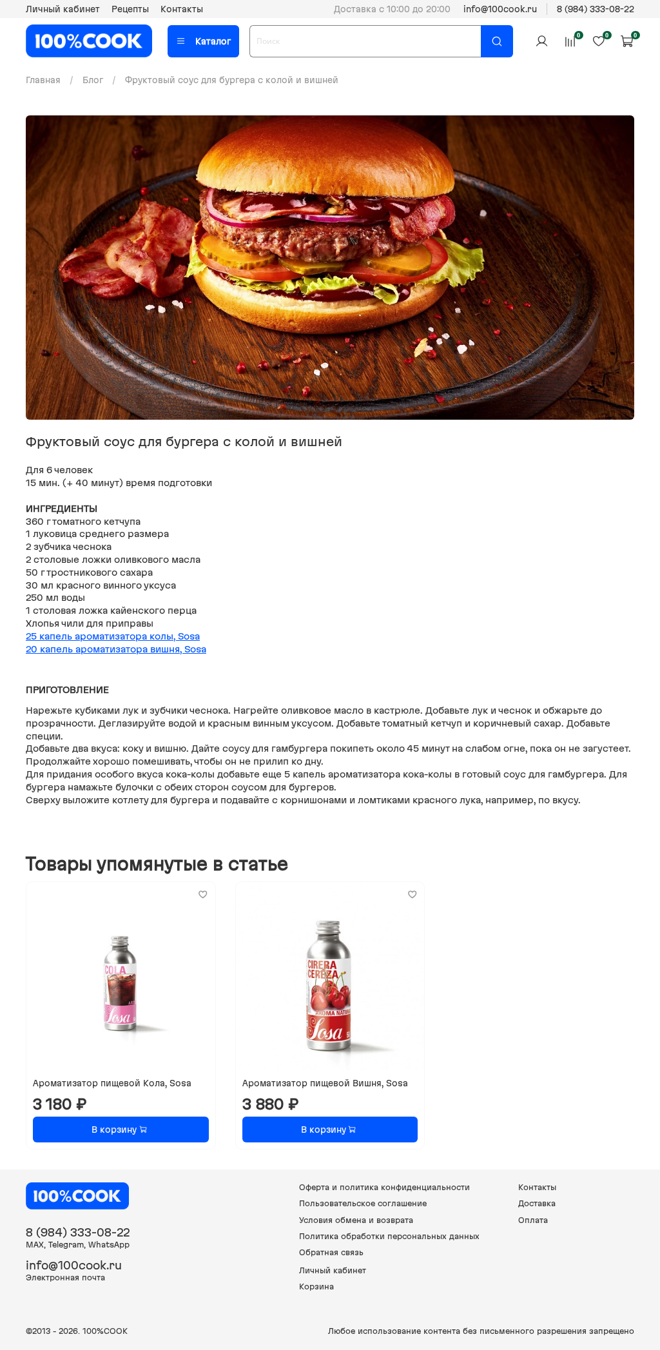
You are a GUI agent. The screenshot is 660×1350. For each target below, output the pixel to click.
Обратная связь (331, 1252)
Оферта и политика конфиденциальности (384, 1187)
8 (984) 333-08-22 (595, 9)
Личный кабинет (63, 9)
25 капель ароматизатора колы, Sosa (113, 636)
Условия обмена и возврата (356, 1220)
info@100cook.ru (500, 9)
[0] (570, 40)
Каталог (213, 41)
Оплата (533, 1220)
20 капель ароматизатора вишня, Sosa (116, 649)
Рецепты (130, 9)
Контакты (181, 9)
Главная (43, 79)
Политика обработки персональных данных (389, 1236)
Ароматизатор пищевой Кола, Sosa (112, 1083)
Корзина (316, 1286)
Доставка (537, 1203)
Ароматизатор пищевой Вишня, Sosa (325, 1083)
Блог (92, 79)
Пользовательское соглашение (363, 1203)
